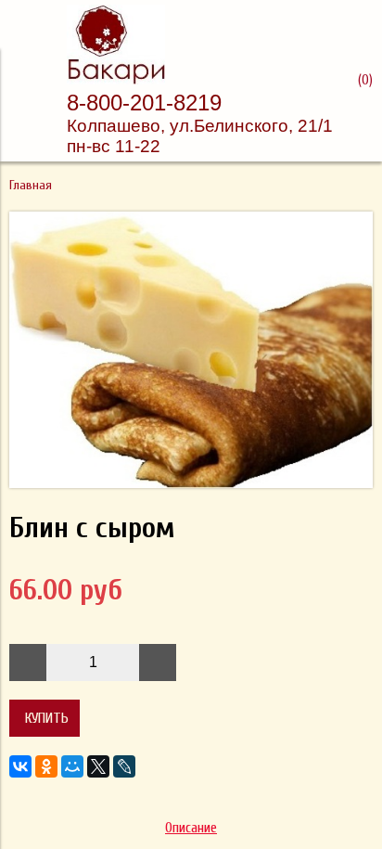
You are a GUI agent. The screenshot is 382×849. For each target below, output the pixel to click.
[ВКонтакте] (20, 766)
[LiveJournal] (124, 766)
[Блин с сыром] (191, 483)
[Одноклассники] (46, 766)
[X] (98, 766)
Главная (30, 185)
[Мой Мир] (72, 766)
